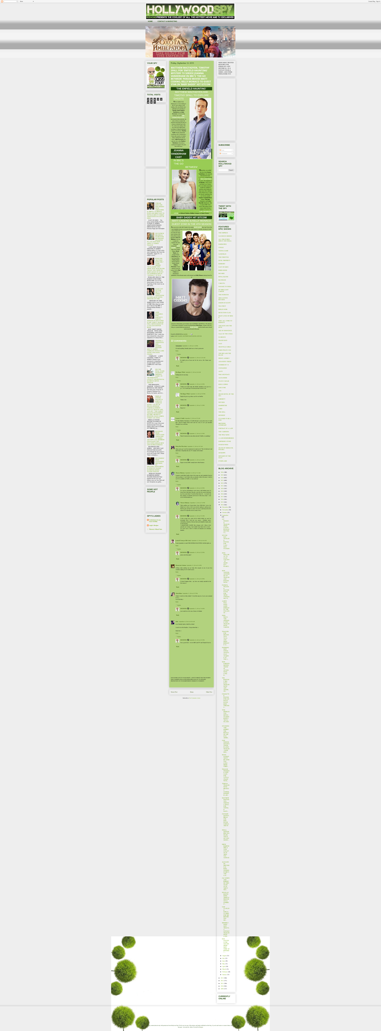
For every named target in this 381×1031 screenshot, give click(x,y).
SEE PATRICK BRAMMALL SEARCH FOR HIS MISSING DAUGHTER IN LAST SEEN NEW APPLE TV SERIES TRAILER (155, 239)
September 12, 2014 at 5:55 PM (197, 394)
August (224, 956)
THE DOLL (221, 412)
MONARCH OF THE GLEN (224, 457)
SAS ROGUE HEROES (225, 236)
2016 (222, 499)
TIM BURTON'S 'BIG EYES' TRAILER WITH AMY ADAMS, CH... (225, 684)
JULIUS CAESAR (223, 381)
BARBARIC (221, 264)
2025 (222, 475)
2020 (222, 488)
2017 (222, 496)
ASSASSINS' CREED (224, 361)
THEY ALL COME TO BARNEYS (225, 321)
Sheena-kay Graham (181, 565)
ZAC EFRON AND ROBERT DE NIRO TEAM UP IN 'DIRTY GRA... (225, 884)
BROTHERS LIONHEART (222, 424)
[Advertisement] (155, 135)
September (225, 515)
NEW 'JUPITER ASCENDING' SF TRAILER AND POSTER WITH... (225, 576)
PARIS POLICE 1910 (224, 350)
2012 (222, 981)
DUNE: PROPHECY (224, 260)
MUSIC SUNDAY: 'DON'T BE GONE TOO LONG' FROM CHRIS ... (225, 760)
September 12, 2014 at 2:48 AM (193, 372)
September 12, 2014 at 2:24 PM (197, 460)
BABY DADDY (178, 336)
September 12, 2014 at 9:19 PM (197, 579)
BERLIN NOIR (222, 309)
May (223, 964)
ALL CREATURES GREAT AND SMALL (225, 240)
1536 (219, 391)
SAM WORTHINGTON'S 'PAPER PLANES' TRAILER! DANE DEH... (225, 746)
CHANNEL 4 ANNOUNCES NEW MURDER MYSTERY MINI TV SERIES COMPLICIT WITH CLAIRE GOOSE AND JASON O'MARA (155, 347)
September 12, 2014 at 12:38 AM (197, 357)
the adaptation (206, 209)
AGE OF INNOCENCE (225, 330)
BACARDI (221, 273)
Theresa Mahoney (180, 473)
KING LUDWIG (223, 384)
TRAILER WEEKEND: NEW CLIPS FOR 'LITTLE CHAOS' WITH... (225, 775)
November (225, 510)
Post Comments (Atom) (194, 698)
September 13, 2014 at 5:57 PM (190, 593)
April (224, 966)
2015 (222, 502)
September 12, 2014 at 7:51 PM (197, 516)
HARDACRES (222, 244)
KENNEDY (221, 415)
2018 (222, 494)
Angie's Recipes (153, 525)
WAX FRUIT (222, 306)
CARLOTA (221, 283)
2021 (222, 486)
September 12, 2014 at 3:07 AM (195, 446)
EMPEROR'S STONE (224, 441)
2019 (222, 491)
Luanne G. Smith (180, 418)
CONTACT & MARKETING (167, 21)
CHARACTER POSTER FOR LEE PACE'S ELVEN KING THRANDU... (225, 700)
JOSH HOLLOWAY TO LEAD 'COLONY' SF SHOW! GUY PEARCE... (225, 560)
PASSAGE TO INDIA (224, 286)
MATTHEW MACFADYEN (189, 336)
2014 (222, 505)
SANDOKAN (222, 254)
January (224, 974)
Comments (224, 153)
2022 (222, 483)
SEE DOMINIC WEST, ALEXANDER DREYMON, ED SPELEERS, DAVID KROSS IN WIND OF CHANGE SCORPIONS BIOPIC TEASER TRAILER (155, 464)
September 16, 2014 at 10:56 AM (187, 621)
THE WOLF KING (223, 435)
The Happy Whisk (180, 372)
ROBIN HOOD (222, 270)
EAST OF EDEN (223, 267)
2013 (222, 978)
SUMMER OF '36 (223, 365)
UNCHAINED (222, 368)
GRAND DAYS (222, 340)
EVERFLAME (222, 461)
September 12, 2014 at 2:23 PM (197, 433)
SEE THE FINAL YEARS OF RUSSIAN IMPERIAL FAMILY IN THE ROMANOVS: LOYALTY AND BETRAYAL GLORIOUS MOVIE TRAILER (155, 376)
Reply (177, 351)
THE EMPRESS (223, 233)
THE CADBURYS (223, 432)
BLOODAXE (222, 280)
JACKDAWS (221, 453)
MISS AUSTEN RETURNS (223, 299)
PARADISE (201, 177)
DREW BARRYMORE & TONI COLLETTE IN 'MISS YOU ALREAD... (225, 851)
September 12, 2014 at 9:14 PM (194, 565)
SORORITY (221, 399)
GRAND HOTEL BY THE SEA (226, 395)
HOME (150, 21)
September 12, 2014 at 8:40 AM (199, 540)
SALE (220, 343)
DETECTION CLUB (224, 313)
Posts (222, 150)
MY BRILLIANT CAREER (223, 290)
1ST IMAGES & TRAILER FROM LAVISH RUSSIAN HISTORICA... (225, 525)
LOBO (220, 409)
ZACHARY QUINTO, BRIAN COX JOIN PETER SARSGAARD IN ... (225, 820)
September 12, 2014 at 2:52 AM (192, 418)
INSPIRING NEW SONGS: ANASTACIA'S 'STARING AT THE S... (225, 653)
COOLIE (221, 247)
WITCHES (221, 402)
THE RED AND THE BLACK (224, 354)
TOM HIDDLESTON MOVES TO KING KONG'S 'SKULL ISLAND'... (225, 716)
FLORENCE (222, 337)
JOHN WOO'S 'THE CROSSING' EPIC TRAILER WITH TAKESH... (225, 622)
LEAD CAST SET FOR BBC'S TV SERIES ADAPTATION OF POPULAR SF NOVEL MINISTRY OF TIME (155, 294)
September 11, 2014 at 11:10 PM (190, 346)
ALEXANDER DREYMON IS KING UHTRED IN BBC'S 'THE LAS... (225, 868)
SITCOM (199, 336)
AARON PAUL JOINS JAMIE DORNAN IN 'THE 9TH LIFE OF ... (225, 607)
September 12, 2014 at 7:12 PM (197, 405)
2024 (222, 478)
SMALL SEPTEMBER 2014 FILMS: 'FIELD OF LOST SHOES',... (225, 836)
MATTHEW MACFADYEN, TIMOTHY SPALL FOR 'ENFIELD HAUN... (225, 804)
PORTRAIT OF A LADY (225, 428)
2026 (222, 472)
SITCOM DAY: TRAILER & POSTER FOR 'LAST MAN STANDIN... (225, 542)
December (225, 507)
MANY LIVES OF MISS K (225, 316)
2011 (222, 983)
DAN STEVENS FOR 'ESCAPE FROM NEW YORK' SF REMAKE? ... (225, 945)
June (223, 961)
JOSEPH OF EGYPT (224, 303)
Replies (179, 354)
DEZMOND (183, 357)
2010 (222, 986)
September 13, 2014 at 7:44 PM (197, 608)
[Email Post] (191, 334)
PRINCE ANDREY (224, 358)
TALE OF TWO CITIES (225, 334)
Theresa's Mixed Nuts (155, 529)
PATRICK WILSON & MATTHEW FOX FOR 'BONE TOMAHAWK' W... (225, 591)
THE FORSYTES (223, 257)
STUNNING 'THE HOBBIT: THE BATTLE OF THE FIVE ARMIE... (225, 732)
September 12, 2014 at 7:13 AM (192, 473)
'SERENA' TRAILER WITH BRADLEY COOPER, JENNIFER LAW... (225, 789)
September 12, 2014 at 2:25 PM (197, 488)
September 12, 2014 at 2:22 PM (197, 384)
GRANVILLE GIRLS (224, 347)
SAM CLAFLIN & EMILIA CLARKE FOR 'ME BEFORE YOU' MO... (225, 913)
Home (191, 692)
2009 (222, 989)
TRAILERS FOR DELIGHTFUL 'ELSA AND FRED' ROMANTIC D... (225, 638)
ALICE (220, 371)
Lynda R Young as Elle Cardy (183, 540)
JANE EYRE (222, 387)
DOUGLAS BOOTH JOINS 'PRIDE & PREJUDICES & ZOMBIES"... (225, 898)
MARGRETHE (222, 405)
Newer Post (174, 692)
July (223, 958)
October (224, 512)
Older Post (209, 692)
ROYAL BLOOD (223, 277)
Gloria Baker (179, 593)
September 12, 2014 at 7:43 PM (197, 502)
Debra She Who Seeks (181, 446)
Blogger (201, 1027)
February (225, 972)
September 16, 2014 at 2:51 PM (197, 640)
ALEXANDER (222, 378)
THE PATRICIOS (223, 295)
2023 (222, 480)
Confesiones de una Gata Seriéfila (155, 520)
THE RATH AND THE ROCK (225, 326)
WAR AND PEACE (224, 374)
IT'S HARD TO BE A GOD (224, 419)
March (224, 969)
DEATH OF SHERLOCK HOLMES (225, 448)
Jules (177, 621)
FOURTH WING (223, 445)
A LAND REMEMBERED (226, 438)
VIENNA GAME (223, 251)
